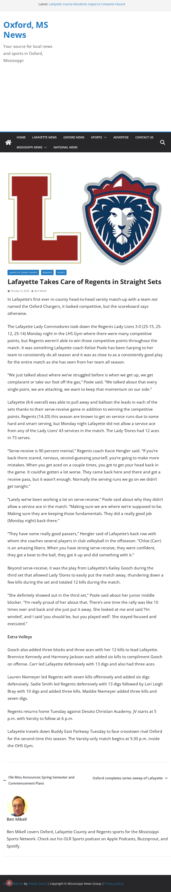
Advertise (121, 137)
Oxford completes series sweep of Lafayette (128, 778)
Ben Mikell (40, 291)
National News (66, 147)
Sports (96, 137)
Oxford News (73, 137)
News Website (13, 883)
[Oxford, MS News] (8, 142)
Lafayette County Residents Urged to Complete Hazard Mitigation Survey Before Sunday (87, 6)
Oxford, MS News (25, 29)
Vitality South (37, 883)
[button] (104, 137)
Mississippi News (29, 147)
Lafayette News (44, 137)
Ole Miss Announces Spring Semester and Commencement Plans (41, 780)
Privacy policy (114, 883)
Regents (47, 272)
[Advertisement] (85, 100)
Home (21, 137)
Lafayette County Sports (23, 272)
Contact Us (144, 137)
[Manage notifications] (9, 883)
